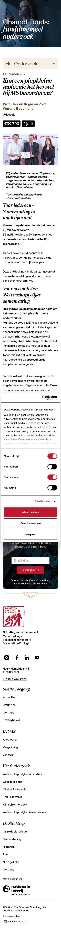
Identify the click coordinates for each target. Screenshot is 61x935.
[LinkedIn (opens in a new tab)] (27, 657)
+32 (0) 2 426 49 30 (15, 679)
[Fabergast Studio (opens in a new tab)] (15, 921)
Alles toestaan (30, 512)
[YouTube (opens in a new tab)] (37, 657)
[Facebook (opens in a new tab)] (17, 657)
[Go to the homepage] (14, 616)
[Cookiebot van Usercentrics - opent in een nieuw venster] (43, 397)
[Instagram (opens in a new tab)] (6, 657)
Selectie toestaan (31, 523)
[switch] (52, 466)
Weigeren (30, 534)
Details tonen (42, 501)
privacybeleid (39, 583)
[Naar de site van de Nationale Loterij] (16, 890)
